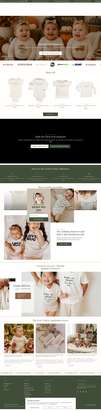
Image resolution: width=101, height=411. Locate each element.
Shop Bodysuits (39, 146)
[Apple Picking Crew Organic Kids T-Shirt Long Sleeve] (86, 89)
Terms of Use (48, 392)
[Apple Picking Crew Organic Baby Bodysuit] (15, 89)
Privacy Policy (53, 403)
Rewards (26, 383)
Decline (65, 407)
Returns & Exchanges (29, 389)
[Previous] (10, 279)
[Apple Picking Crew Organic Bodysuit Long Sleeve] (39, 89)
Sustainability (48, 385)
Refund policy (15, 406)
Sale (5, 387)
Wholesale (26, 392)
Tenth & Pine (9, 404)
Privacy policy (21, 406)
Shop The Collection (50, 53)
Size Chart (26, 385)
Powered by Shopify (7, 406)
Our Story (64, 244)
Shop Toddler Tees (60, 146)
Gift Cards (6, 389)
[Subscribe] (96, 384)
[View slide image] (5, 294)
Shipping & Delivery (28, 387)
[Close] (72, 190)
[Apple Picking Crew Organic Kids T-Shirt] (62, 89)
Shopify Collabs (28, 394)
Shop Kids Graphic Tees (25, 296)
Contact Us (27, 396)
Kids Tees (6, 385)
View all (50, 114)
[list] (50, 177)
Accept (49, 407)
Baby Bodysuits (7, 383)
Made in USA (47, 387)
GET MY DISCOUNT (38, 219)
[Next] (13, 279)
